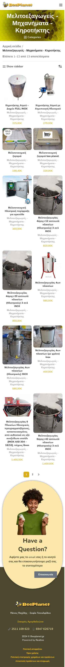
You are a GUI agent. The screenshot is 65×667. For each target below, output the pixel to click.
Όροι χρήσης (32, 653)
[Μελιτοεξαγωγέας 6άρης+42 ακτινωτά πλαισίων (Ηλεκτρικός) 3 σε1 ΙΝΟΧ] (47, 413)
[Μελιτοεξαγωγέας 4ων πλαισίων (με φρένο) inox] (47, 336)
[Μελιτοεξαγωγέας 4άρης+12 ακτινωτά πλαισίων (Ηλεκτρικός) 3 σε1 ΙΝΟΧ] (47, 195)
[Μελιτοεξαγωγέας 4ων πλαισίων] (47, 265)
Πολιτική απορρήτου (32, 649)
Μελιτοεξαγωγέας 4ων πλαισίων (47, 284)
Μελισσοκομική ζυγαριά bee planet (48, 154)
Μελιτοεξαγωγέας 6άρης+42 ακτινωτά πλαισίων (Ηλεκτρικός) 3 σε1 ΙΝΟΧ (48, 442)
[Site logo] (17, 5)
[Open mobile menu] (61, 5)
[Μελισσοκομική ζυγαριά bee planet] (47, 139)
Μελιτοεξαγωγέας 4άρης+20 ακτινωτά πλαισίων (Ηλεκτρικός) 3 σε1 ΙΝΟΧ (17, 299)
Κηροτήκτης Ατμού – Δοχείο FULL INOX (17, 107)
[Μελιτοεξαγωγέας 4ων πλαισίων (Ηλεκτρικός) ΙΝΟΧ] (17, 344)
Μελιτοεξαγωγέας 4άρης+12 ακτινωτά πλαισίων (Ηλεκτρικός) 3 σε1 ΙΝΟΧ (48, 224)
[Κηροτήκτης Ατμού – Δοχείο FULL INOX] (17, 87)
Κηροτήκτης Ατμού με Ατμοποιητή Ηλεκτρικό (48, 107)
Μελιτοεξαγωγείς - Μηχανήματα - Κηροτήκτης (17, 116)
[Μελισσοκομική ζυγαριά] (17, 139)
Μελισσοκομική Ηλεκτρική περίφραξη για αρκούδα (17, 211)
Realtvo (40, 640)
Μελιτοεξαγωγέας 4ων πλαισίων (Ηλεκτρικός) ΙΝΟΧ (17, 371)
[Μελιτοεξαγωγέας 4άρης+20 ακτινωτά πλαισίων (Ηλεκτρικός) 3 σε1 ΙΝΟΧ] (17, 270)
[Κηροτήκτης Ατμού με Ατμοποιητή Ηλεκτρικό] (47, 87)
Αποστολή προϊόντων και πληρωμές (33, 661)
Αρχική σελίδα (11, 46)
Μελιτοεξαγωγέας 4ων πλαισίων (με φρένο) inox (47, 354)
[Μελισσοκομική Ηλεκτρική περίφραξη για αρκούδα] (17, 190)
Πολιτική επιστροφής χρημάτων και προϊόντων (32, 657)
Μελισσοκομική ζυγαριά (17, 154)
